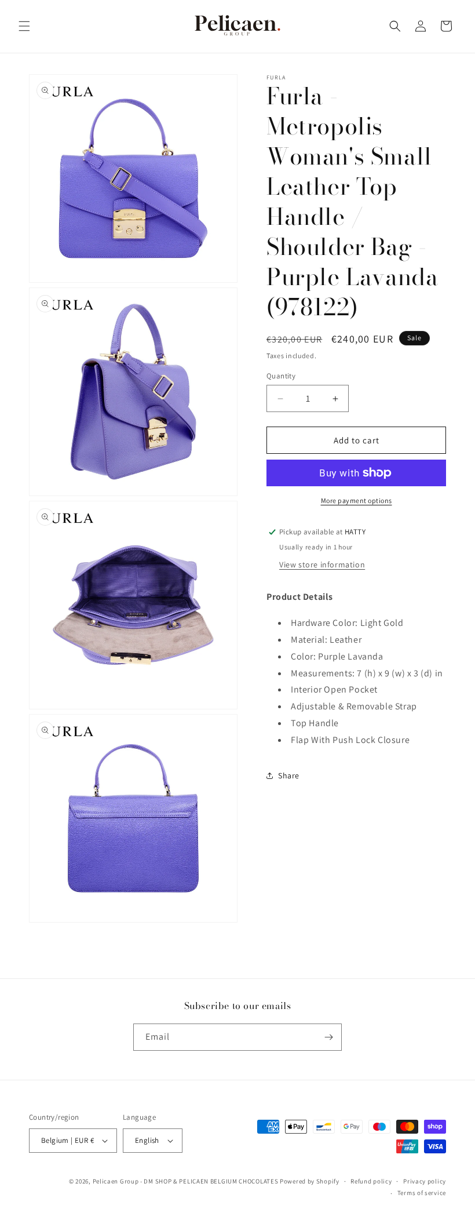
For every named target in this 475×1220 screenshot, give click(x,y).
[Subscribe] (328, 1037)
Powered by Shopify (309, 1181)
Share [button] (288, 775)
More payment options (356, 500)
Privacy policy (424, 1181)
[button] (24, 26)
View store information (322, 564)
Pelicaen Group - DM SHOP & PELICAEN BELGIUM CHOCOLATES (186, 1181)
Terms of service (421, 1193)
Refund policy (371, 1181)
